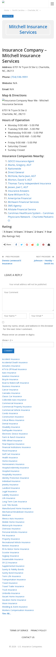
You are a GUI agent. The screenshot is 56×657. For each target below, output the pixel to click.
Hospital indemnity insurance (15, 467)
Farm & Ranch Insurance (13, 437)
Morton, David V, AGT (20, 179)
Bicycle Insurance (10, 379)
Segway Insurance (10, 556)
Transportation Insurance (14, 579)
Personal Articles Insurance (14, 532)
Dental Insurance (10, 423)
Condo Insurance (10, 413)
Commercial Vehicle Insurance (16, 410)
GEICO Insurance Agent (21, 161)
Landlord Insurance (11, 488)
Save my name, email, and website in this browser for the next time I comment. (28, 327)
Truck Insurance (9, 589)
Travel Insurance (10, 583)
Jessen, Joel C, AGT (18, 187)
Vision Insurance (9, 603)
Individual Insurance (11, 481)
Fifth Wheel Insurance (12, 440)
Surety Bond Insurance (12, 572)
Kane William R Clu (18, 194)
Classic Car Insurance (12, 396)
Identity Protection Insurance (15, 478)
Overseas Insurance (11, 528)
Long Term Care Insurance (14, 501)
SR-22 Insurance (9, 562)
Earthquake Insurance (12, 430)
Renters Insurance (10, 545)
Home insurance (9, 461)
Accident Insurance (11, 359)
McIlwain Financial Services (23, 202)
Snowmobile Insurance (12, 559)
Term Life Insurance (11, 576)
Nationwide (14, 168)
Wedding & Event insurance (15, 606)
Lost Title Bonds (10, 505)
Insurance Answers (18, 190)
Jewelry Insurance (10, 484)
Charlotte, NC (7, 16)
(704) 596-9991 (19, 77)
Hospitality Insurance (12, 474)
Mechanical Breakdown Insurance (17, 511)
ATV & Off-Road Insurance (14, 369)
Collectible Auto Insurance (14, 399)
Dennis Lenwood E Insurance (11, 262)
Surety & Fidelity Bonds (13, 569)
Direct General (16, 172)
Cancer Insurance (10, 389)
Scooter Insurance (10, 552)
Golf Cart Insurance (11, 454)
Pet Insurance (8, 535)
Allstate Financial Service (22, 209)
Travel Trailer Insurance (13, 586)
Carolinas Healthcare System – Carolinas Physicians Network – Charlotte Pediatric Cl (31, 216)
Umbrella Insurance (11, 593)
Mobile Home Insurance (13, 522)
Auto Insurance (9, 372)
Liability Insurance (10, 494)
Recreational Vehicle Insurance (16, 542)
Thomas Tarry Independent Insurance (29, 183)
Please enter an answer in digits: (18, 334)
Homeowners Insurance (13, 464)
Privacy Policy (38, 630)
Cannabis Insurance (11, 393)
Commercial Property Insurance (17, 406)
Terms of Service (19, 630)
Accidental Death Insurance (15, 362)
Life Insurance (8, 498)
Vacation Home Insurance (14, 600)
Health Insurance (10, 457)
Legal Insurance (9, 491)
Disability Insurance (11, 427)
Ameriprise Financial (19, 198)
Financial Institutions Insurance (16, 447)
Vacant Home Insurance (13, 596)
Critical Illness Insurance (13, 420)
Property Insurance (11, 539)
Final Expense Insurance (13, 444)
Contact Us (28, 637)
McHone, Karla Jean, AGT (22, 176)
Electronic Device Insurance (15, 433)
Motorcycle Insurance (12, 525)
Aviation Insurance (10, 376)
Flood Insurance (9, 450)
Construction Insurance (13, 416)
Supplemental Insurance (13, 566)
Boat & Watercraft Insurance (15, 382)
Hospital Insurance (10, 471)
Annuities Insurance (11, 365)
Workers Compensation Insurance (18, 610)
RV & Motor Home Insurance (15, 549)
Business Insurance (11, 386)
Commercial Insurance (12, 403)
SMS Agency (15, 205)
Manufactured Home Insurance (16, 508)
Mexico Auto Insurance (13, 518)
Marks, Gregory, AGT (19, 164)
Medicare (6, 515)
